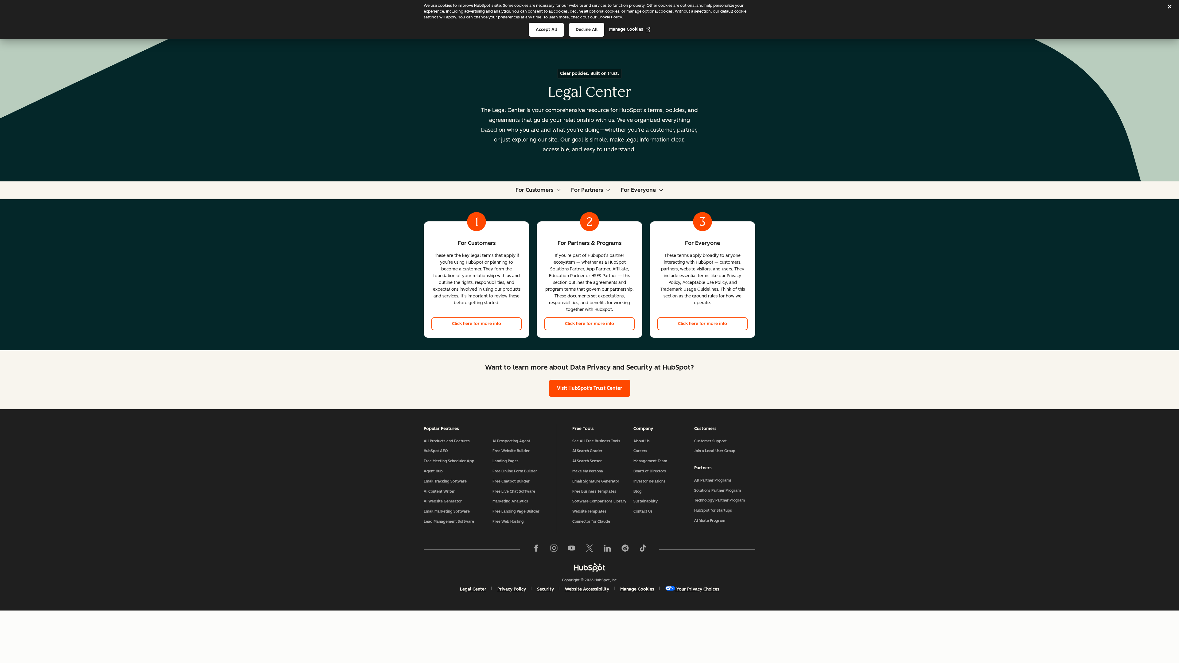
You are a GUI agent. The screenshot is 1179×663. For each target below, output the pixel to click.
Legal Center (473, 589)
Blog (637, 491)
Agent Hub (433, 471)
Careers (640, 451)
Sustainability (645, 501)
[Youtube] (572, 549)
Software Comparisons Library (599, 501)
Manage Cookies (626, 29)
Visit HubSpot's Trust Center (589, 388)
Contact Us (642, 511)
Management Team (650, 461)
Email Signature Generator (595, 481)
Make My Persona (587, 471)
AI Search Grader (587, 451)
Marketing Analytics (510, 501)
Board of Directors (649, 471)
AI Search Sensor (587, 461)
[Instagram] (554, 549)
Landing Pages (505, 461)
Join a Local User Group (714, 451)
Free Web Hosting (508, 521)
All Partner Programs (713, 480)
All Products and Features (447, 441)
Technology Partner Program (719, 500)
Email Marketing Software (447, 511)
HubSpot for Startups (713, 510)
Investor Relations (649, 481)
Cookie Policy (609, 17)
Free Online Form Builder (514, 471)
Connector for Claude (591, 521)
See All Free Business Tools (596, 441)
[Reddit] (625, 549)
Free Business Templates (594, 491)
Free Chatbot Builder (511, 481)
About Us (641, 441)
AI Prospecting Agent (511, 441)
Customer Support (710, 441)
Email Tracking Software (445, 481)
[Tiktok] (643, 549)
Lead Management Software (449, 521)
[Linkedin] (607, 549)
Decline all (586, 29)
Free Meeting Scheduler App (449, 461)
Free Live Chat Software (513, 491)
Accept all (546, 29)
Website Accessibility (587, 589)
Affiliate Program (709, 520)
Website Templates (589, 511)
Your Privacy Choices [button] (697, 589)
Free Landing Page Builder (515, 511)
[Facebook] (536, 549)
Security (545, 589)
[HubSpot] (589, 567)
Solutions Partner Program (717, 490)
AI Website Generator (443, 501)
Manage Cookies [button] (637, 589)
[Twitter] (589, 549)
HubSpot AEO (436, 451)
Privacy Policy (511, 589)
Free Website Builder (511, 451)
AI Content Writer (439, 491)
